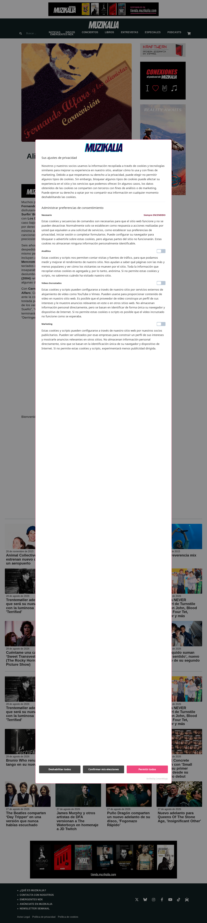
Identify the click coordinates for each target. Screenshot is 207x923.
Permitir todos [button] (147, 769)
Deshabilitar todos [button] (59, 769)
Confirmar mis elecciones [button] (103, 769)
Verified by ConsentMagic (157, 779)
